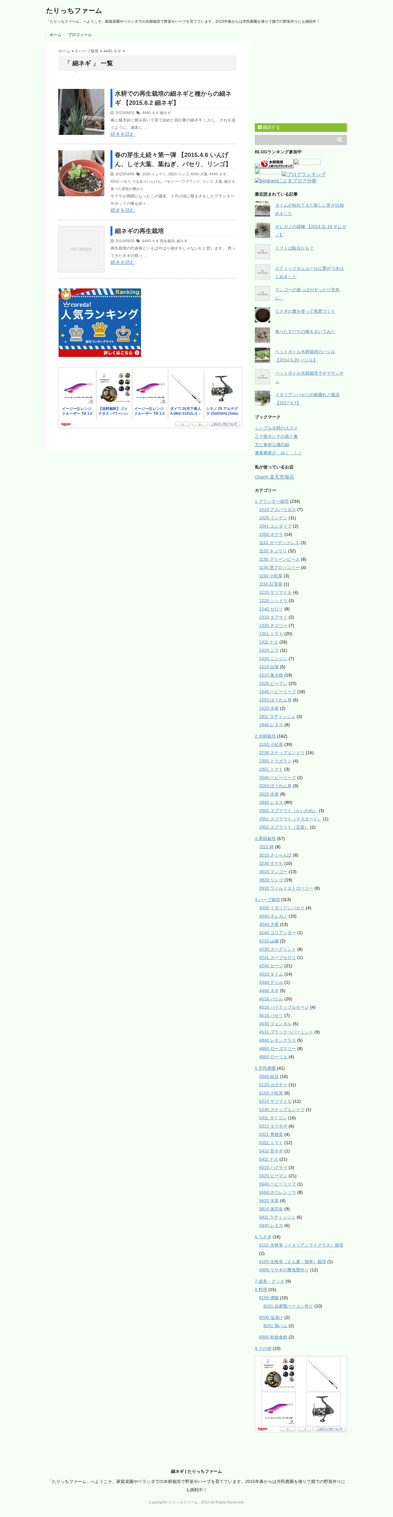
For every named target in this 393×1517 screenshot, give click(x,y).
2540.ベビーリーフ (277, 777)
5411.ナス (268, 1159)
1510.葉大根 (271, 675)
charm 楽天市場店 (274, 477)
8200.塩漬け (271, 1317)
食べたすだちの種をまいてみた (305, 331)
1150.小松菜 (270, 575)
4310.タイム (271, 974)
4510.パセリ (121, 181)
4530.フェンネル (275, 1023)
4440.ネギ (150, 113)
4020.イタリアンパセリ (282, 907)
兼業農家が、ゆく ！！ (278, 452)
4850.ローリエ (273, 1056)
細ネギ (165, 113)
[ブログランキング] (304, 175)
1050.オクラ (271, 534)
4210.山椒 (269, 940)
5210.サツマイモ (275, 1101)
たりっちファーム (74, 10)
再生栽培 (167, 241)
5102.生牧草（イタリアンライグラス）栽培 (301, 1245)
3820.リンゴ (178, 174)
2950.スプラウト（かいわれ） (288, 810)
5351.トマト (271, 1142)
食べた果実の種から (127, 189)
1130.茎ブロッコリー (279, 567)
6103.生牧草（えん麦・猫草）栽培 (292, 1261)
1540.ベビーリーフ (277, 691)
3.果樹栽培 (265, 838)
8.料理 (261, 1289)
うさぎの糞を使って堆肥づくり (305, 311)
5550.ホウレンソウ (277, 1192)
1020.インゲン (154, 174)
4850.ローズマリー (277, 1048)
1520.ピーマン (273, 683)
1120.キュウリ (273, 550)
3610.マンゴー (273, 871)
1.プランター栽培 (272, 501)
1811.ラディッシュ (277, 716)
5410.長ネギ (271, 1150)
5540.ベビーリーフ (277, 1184)
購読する (271, 127)
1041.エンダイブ (275, 526)
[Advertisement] (130, 85)
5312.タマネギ (273, 1126)
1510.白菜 (269, 666)
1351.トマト (271, 633)
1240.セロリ (271, 608)
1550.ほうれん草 (275, 699)
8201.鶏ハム (275, 1325)
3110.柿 (266, 846)
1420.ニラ (269, 650)
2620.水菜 (269, 794)
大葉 (218, 181)
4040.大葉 (199, 174)
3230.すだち (271, 863)
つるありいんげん (146, 181)
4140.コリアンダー (277, 932)
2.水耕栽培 (265, 736)
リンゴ (207, 181)
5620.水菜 (269, 1200)
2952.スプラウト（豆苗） (284, 827)
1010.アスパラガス (277, 509)
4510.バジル (271, 998)
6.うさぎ (263, 1236)
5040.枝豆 (269, 1076)
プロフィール (80, 34)
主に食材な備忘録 (272, 444)
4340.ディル (271, 982)
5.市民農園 (265, 1068)
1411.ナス (268, 642)
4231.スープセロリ (277, 957)
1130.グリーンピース (279, 559)
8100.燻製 (269, 1297)
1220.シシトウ (273, 600)
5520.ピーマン (273, 1175)
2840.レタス (271, 802)
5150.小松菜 (271, 1093)
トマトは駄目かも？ (294, 248)
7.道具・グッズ (269, 1281)
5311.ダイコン (273, 1117)
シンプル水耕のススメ (276, 428)
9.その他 (263, 1348)
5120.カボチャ (273, 1084)
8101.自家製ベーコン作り (288, 1306)
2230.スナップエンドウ (282, 752)
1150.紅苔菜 (270, 584)
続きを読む (123, 134)
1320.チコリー (273, 625)
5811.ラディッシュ (277, 1217)
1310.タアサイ (273, 617)
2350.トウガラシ (275, 760)
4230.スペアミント (277, 949)
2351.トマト (271, 769)
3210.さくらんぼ (275, 855)
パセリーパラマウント (181, 181)
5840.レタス (271, 1225)
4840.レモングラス (277, 1040)
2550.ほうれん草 (275, 785)
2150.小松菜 (271, 744)
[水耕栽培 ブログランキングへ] (277, 165)
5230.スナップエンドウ (282, 1109)
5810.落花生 (271, 1208)
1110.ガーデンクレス (279, 542)
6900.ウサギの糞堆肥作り (284, 1269)
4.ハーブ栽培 (267, 899)
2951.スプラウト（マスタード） (290, 818)
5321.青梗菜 (271, 1134)
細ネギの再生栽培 (139, 230)
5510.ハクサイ (273, 1167)
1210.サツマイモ (275, 592)
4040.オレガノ (273, 916)
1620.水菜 (269, 708)
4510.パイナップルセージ (284, 1007)
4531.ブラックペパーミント (286, 1032)
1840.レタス (271, 724)
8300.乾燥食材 (273, 1337)
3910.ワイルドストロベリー (286, 888)
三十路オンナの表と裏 (276, 436)
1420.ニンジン (273, 658)
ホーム (55, 34)
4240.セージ (271, 965)
